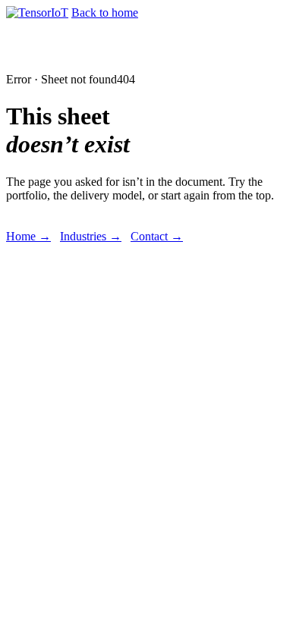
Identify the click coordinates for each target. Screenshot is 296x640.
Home (28, 236)
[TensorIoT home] (37, 12)
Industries (90, 236)
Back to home (104, 12)
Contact (157, 236)
